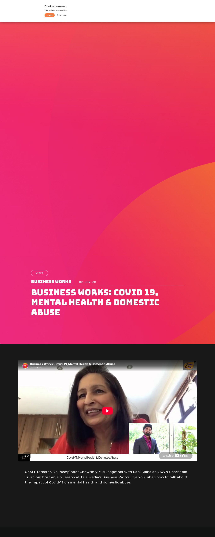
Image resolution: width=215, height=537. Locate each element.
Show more (61, 15)
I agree (50, 15)
